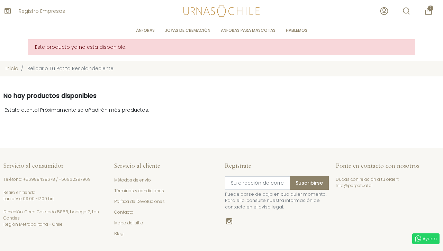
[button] (406, 11)
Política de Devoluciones (139, 201)
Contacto (124, 212)
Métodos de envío (132, 180)
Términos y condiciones (139, 191)
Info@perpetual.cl (354, 185)
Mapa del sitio (128, 223)
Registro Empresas (42, 11)
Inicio (12, 68)
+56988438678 (39, 179)
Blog (119, 233)
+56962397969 (75, 179)
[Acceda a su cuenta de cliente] (384, 11)
